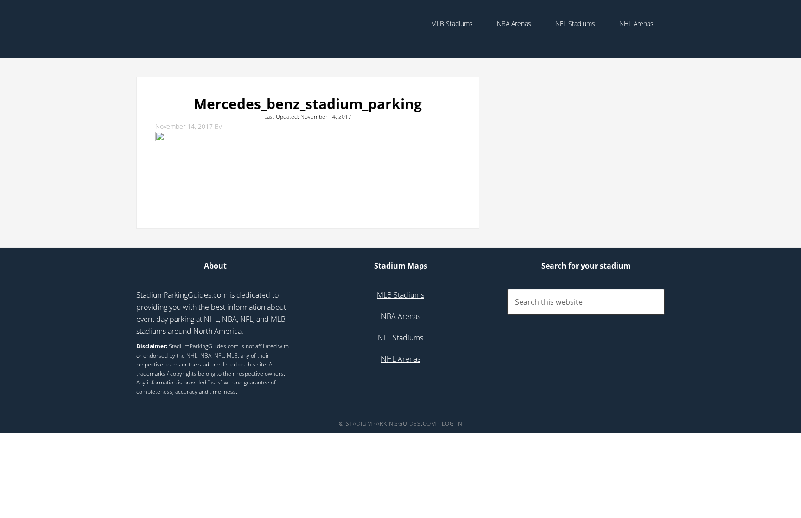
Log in (452, 424)
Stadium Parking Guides (210, 27)
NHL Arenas (400, 359)
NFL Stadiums (400, 338)
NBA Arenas (400, 316)
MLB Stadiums (400, 295)
